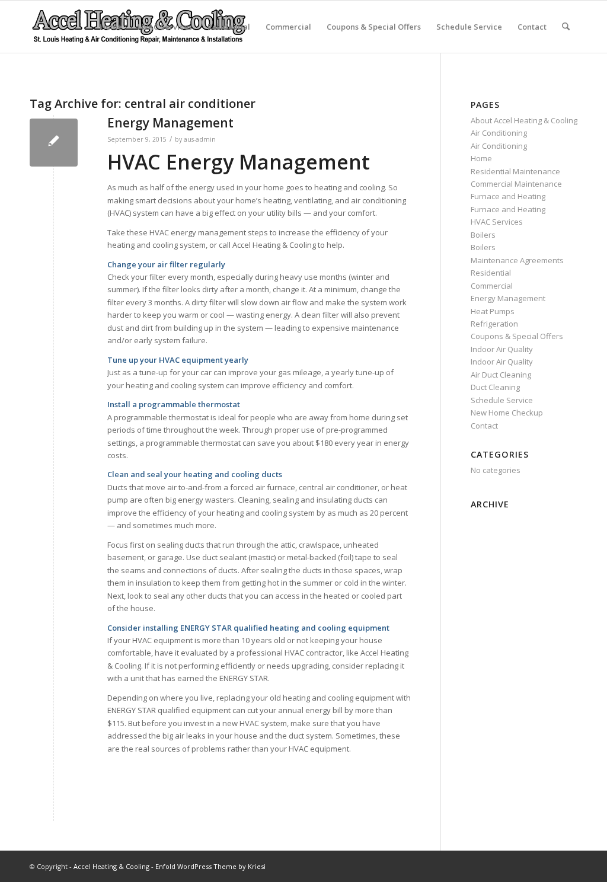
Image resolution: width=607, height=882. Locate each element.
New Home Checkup (507, 412)
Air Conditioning (499, 132)
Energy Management (170, 122)
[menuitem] (565, 27)
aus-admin (200, 139)
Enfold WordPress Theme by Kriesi (210, 866)
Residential (228, 26)
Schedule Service (469, 26)
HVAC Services (165, 26)
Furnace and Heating (508, 196)
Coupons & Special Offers (374, 26)
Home (111, 26)
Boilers (483, 234)
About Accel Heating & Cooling (524, 120)
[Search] (565, 27)
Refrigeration (494, 323)
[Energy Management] (54, 143)
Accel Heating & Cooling (111, 866)
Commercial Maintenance (516, 183)
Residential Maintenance (515, 171)
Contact (532, 26)
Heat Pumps (493, 311)
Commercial (288, 26)
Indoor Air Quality (502, 349)
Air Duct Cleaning (501, 374)
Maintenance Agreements (517, 260)
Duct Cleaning (495, 387)
